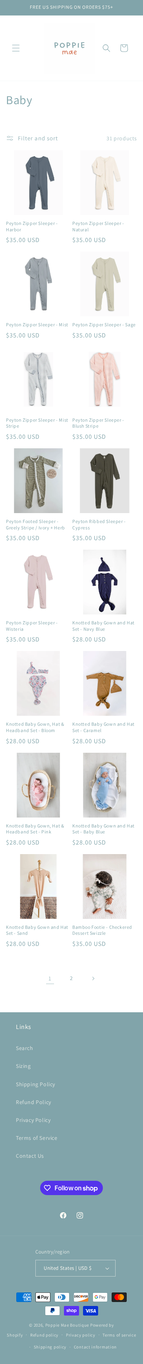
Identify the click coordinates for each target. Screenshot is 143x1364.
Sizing (23, 1066)
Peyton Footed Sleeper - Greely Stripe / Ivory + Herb (35, 524)
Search (24, 1048)
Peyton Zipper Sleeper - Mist (37, 324)
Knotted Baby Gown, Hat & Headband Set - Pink (35, 829)
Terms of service (119, 1335)
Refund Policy (33, 1102)
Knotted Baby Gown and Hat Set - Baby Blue (103, 829)
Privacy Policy (33, 1120)
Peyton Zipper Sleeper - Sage (104, 324)
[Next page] (93, 978)
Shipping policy (50, 1347)
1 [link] (50, 978)
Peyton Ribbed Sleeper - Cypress (99, 524)
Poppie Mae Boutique (67, 1325)
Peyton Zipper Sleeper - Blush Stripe (98, 423)
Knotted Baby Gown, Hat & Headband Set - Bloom (35, 727)
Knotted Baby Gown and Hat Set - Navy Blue (103, 626)
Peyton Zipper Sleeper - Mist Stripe (37, 423)
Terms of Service (37, 1137)
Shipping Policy (35, 1084)
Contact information (95, 1347)
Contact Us (30, 1155)
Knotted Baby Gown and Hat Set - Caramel (103, 727)
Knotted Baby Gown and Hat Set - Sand (37, 930)
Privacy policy (80, 1335)
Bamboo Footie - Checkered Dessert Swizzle (102, 930)
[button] (16, 48)
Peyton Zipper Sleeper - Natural (98, 226)
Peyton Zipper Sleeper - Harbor (32, 226)
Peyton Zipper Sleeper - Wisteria (32, 626)
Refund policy (44, 1335)
